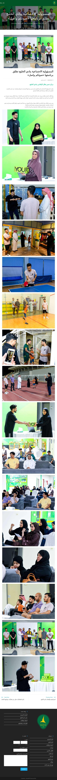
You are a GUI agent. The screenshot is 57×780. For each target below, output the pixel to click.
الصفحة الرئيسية (23, 715)
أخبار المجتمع (50, 739)
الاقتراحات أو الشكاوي (21, 754)
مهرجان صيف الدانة (49, 765)
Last (19, 744)
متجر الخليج (50, 759)
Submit (24, 769)
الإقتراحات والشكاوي (22, 723)
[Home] (45, 23)
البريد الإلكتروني (23, 747)
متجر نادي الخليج (23, 717)
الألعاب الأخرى (50, 750)
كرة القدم (51, 753)
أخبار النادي (43, 80)
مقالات (51, 762)
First (26, 744)
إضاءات (51, 747)
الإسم (25, 739)
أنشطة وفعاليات (23, 720)
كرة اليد (51, 756)
